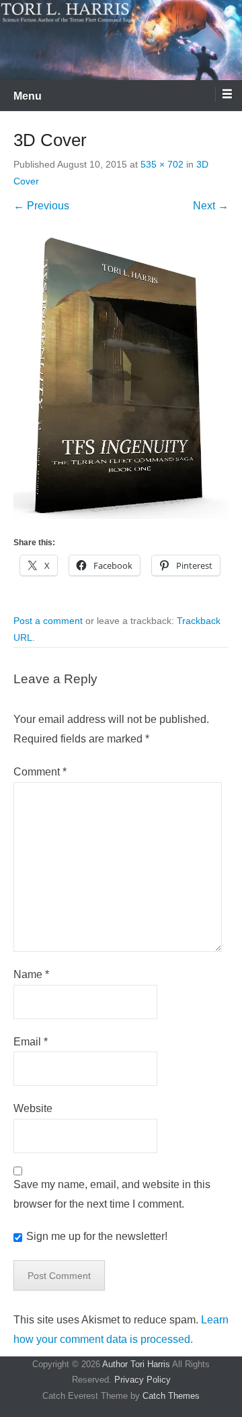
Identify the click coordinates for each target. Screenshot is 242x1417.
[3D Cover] (121, 377)
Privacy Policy (142, 1380)
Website (32, 1108)
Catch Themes (171, 1396)
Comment (40, 771)
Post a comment (48, 620)
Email (30, 1041)
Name (31, 974)
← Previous (41, 205)
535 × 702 (162, 164)
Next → (211, 205)
